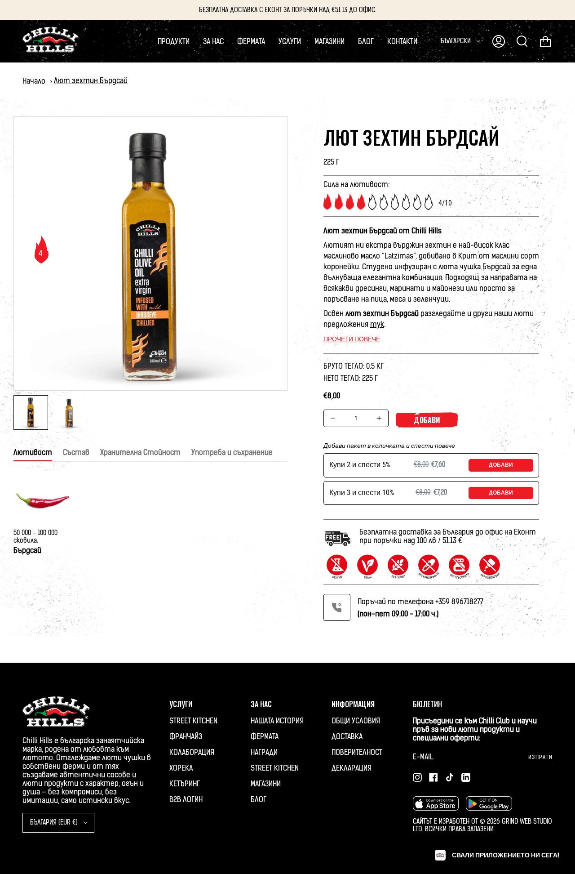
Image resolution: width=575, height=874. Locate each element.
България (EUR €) (55, 822)
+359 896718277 (459, 602)
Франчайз (185, 736)
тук (377, 324)
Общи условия (356, 721)
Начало (33, 81)
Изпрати (540, 757)
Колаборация (191, 752)
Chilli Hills (426, 231)
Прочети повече (351, 339)
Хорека (181, 768)
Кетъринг (184, 784)
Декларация (352, 768)
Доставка (347, 736)
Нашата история (277, 721)
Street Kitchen (193, 721)
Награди (264, 752)
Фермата (265, 736)
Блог (258, 799)
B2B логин (186, 799)
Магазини (266, 784)
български (457, 41)
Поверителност (357, 752)
